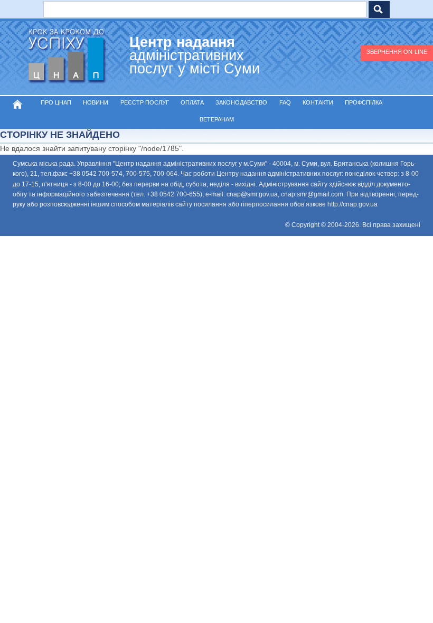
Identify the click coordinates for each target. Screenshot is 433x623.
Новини (95, 102)
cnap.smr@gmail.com (312, 194)
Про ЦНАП (56, 102)
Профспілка (363, 102)
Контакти (318, 102)
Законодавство (241, 102)
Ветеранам (217, 119)
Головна (17, 104)
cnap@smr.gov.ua (252, 194)
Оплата (192, 102)
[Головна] (66, 57)
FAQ (285, 102)
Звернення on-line (396, 52)
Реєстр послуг (144, 102)
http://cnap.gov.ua (352, 204)
